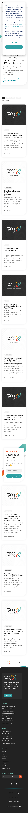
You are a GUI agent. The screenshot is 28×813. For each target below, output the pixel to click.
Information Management (8, 713)
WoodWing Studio (6, 731)
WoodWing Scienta (7, 736)
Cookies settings (14, 42)
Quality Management (7, 718)
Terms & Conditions (14, 801)
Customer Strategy (7, 723)
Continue (14, 46)
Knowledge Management (8, 716)
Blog (3, 754)
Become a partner (6, 761)
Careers (4, 763)
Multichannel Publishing (8, 708)
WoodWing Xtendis (7, 738)
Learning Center (6, 768)
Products (4, 728)
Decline (14, 51)
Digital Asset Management (9, 706)
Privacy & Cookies (14, 797)
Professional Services (7, 720)
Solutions (4, 703)
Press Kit (4, 766)
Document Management (8, 711)
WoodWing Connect (7, 741)
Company (4, 748)
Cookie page (16, 26)
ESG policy (4, 756)
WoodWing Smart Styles (8, 743)
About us (4, 751)
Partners (4, 758)
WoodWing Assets (7, 733)
